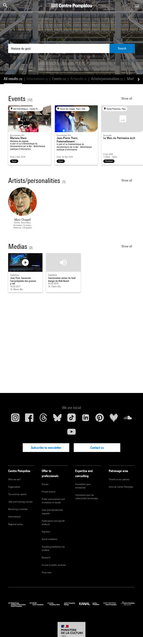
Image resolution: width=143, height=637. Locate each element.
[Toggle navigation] (137, 6)
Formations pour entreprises (83, 486)
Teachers (46, 531)
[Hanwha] (128, 606)
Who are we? (14, 479)
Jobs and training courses (20, 501)
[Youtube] (71, 433)
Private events (48, 491)
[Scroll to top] (134, 628)
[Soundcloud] (128, 419)
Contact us (97, 448)
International (14, 516)
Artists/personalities (107, 78)
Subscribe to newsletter (46, 448)
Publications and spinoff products (53, 522)
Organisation (14, 486)
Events (59, 78)
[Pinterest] (100, 419)
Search (122, 48)
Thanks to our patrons (119, 479)
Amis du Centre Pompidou (121, 486)
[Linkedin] (86, 419)
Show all (127, 98)
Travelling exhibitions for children (53, 548)
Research (46, 557)
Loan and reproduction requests (52, 511)
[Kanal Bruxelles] (91, 606)
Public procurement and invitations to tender (53, 501)
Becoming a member (18, 509)
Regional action (15, 524)
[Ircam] (38, 606)
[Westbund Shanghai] (112, 606)
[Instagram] (15, 419)
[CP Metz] (56, 606)
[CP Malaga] (71, 606)
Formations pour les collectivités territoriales (86, 496)
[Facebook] (29, 419)
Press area (46, 572)
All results (13, 78)
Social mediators (49, 539)
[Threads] (43, 419)
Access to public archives (54, 564)
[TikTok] (71, 419)
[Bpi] (19, 606)
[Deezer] (114, 419)
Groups (45, 484)
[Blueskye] (57, 419)
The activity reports (17, 494)
